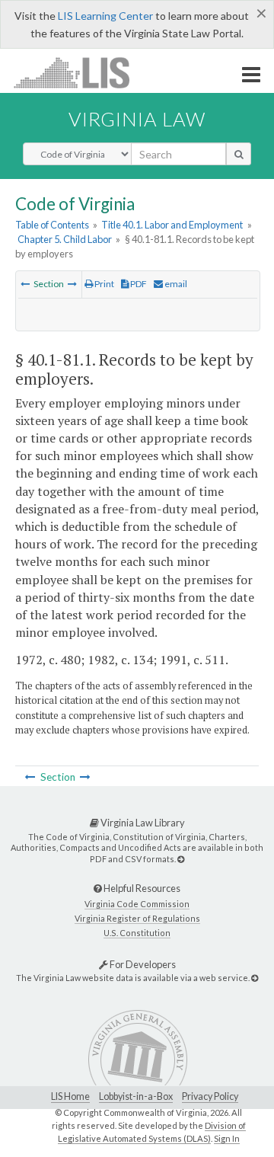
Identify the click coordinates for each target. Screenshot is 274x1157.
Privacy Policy (210, 1096)
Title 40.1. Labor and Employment (172, 225)
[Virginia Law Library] (180, 859)
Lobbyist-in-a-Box (136, 1096)
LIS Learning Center (105, 15)
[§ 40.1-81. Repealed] (25, 283)
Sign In (227, 1138)
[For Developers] (254, 978)
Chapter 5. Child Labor (65, 239)
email (175, 283)
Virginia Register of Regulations (137, 918)
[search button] (238, 153)
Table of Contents (52, 225)
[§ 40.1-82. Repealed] (72, 283)
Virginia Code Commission (137, 904)
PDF (138, 283)
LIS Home (70, 1096)
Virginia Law (137, 118)
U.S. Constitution (137, 933)
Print (103, 283)
